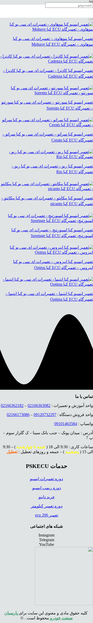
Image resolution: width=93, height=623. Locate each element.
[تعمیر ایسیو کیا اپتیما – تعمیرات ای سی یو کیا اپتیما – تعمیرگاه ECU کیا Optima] (46, 284)
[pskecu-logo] (64, 604)
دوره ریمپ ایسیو (46, 488)
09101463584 (65, 423)
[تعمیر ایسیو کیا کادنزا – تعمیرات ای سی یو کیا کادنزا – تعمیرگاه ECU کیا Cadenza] (46, 61)
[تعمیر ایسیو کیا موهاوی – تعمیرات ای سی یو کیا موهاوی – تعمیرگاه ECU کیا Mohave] (46, 29)
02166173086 (18, 414)
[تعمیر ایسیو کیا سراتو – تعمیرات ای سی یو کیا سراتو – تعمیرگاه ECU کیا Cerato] (46, 125)
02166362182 (12, 405)
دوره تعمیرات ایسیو (46, 479)
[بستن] (91, 19)
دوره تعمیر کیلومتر (47, 506)
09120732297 (45, 414)
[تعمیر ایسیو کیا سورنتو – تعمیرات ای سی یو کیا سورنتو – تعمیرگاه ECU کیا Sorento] (46, 93)
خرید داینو (46, 497)
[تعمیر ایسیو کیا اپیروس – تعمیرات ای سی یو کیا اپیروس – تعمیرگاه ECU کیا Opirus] (46, 252)
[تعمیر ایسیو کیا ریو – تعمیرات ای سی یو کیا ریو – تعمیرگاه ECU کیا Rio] (46, 157)
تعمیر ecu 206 (46, 515)
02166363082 (39, 405)
